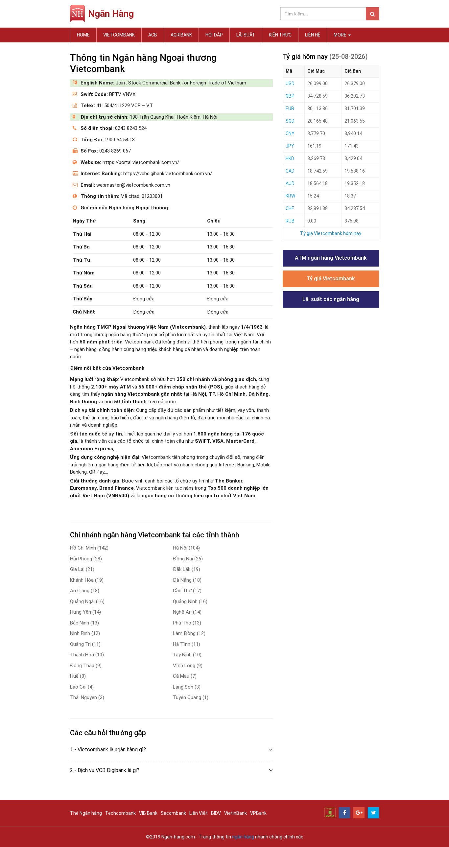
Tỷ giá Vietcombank (331, 278)
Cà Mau (185, 676)
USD (290, 83)
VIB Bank (148, 813)
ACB (152, 34)
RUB (290, 221)
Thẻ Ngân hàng (86, 813)
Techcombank (120, 813)
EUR (290, 108)
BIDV (216, 813)
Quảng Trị (85, 644)
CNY (290, 133)
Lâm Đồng (189, 633)
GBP (290, 96)
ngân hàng (243, 836)
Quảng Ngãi (87, 601)
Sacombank (173, 813)
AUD (290, 183)
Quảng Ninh (190, 601)
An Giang (84, 591)
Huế (78, 676)
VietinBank (235, 813)
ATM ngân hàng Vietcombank (330, 258)
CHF (290, 208)
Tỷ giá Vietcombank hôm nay (330, 233)
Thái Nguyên (87, 697)
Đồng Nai (188, 559)
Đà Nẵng (187, 580)
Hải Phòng (86, 559)
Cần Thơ (187, 591)
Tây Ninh (187, 655)
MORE (340, 34)
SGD (290, 121)
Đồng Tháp (86, 666)
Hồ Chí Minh (89, 548)
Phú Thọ (187, 623)
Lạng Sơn (187, 687)
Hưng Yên (85, 612)
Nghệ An (187, 612)
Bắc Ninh (84, 623)
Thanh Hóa (87, 655)
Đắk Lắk (186, 569)
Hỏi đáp (214, 34)
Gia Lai (82, 569)
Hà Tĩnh (186, 644)
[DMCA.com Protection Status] (330, 812)
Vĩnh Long (187, 666)
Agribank (181, 34)
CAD (290, 171)
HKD (290, 158)
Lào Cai (82, 687)
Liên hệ (312, 34)
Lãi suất (245, 34)
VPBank (258, 813)
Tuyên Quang (190, 697)
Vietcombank (119, 34)
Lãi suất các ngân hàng (330, 299)
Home (83, 34)
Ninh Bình (85, 633)
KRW (290, 196)
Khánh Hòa (87, 580)
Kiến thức (280, 34)
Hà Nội (186, 548)
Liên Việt (198, 813)
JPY (290, 146)
